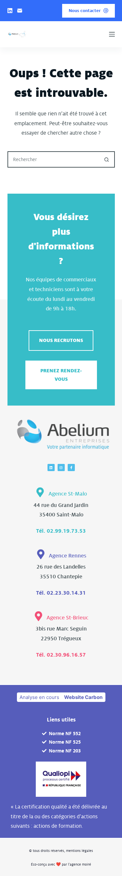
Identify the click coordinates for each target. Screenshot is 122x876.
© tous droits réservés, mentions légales (61, 851)
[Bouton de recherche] (106, 159)
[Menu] (112, 34)
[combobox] (53, 159)
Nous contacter (85, 10)
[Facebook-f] (71, 467)
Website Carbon (83, 697)
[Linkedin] (51, 467)
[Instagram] (61, 467)
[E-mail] (19, 10)
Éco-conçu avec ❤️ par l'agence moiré (61, 864)
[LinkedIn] (9, 10)
